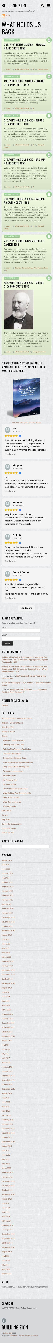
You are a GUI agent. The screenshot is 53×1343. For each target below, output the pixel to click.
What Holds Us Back (22, 69)
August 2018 (7, 988)
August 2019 (7, 935)
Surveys (5, 815)
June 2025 (6, 869)
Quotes (4, 736)
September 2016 (8, 1089)
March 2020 (6, 904)
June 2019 (6, 944)
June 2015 (6, 1155)
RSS (8, 15)
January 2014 (7, 1230)
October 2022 (7, 882)
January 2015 (7, 1177)
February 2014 (7, 1225)
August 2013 (7, 1252)
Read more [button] (10, 454)
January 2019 (7, 966)
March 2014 (6, 1221)
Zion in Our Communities (11, 824)
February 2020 (7, 909)
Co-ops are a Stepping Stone (14, 758)
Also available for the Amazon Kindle (26, 423)
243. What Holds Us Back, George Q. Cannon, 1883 (24, 242)
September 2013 (8, 1247)
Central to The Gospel (12, 754)
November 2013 (8, 1238)
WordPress (14, 1336)
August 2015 (7, 1146)
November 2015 (8, 1133)
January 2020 (7, 913)
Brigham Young (43, 69)
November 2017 (8, 1027)
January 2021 (7, 900)
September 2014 (8, 1194)
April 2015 (6, 1164)
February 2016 (7, 1120)
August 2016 (7, 1093)
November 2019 (8, 922)
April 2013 (6, 1269)
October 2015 (7, 1137)
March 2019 (6, 957)
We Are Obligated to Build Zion (15, 789)
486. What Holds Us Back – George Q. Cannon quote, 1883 (24, 284)
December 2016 (8, 1076)
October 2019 (7, 926)
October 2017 (7, 1032)
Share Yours (6, 811)
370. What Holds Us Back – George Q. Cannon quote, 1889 (24, 122)
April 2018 (6, 1005)
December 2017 (8, 1023)
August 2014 (7, 1199)
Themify (5, 705)
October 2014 (7, 1190)
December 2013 (8, 1234)
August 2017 (7, 1041)
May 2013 (6, 1265)
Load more (26, 607)
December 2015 (8, 1129)
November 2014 (8, 1186)
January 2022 (7, 891)
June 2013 (6, 1260)
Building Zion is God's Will (13, 745)
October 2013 (7, 1243)
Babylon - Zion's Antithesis (24, 268)
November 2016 (8, 1080)
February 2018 (7, 1014)
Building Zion (7, 1333)
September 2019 (8, 931)
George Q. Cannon (39, 352)
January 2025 (7, 873)
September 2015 (8, 1142)
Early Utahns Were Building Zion (16, 767)
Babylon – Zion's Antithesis (12, 723)
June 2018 (6, 997)
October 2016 (7, 1085)
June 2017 (6, 1049)
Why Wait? (6, 820)
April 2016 (6, 1111)
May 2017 (6, 1054)
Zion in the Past (8, 833)
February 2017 (7, 1067)
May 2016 (6, 1107)
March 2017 (6, 1063)
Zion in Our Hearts (9, 828)
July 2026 (5, 865)
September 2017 (8, 1036)
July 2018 (5, 992)
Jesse (8, 69)
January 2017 (7, 1071)
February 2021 (7, 895)
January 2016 (7, 1124)
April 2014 (6, 1216)
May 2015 (6, 1159)
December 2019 (8, 917)
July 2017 (5, 1045)
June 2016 (6, 1102)
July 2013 (5, 1256)
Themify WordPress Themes (28, 1336)
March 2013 (6, 1274)
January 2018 (7, 1019)
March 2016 (6, 1115)
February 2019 (7, 961)
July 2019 (5, 939)
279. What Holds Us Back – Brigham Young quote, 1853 (24, 161)
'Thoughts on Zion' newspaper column (17, 718)
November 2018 (8, 975)
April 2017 (6, 1058)
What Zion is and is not (12, 802)
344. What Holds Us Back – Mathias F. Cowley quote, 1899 (24, 201)
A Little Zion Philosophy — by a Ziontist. (17, 683)
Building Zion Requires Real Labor (17, 749)
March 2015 (6, 1168)
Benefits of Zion (8, 727)
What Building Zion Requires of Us (17, 793)
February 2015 (7, 1172)
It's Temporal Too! (10, 780)
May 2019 (6, 948)
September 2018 (8, 983)
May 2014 (6, 1212)
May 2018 (6, 1001)
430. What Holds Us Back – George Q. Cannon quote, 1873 (24, 83)
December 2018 (8, 970)
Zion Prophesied (9, 806)
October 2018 (7, 979)
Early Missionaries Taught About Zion (18, 762)
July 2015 (5, 1150)
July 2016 (5, 1098)
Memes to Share (8, 732)
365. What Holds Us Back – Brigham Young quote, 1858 (24, 46)
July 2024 (5, 878)
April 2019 (6, 953)
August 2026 (7, 860)
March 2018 (6, 1010)
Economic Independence (13, 771)
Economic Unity (9, 776)
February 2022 (7, 887)
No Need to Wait (9, 784)
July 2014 (5, 1203)
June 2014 (6, 1208)
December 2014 (8, 1181)
